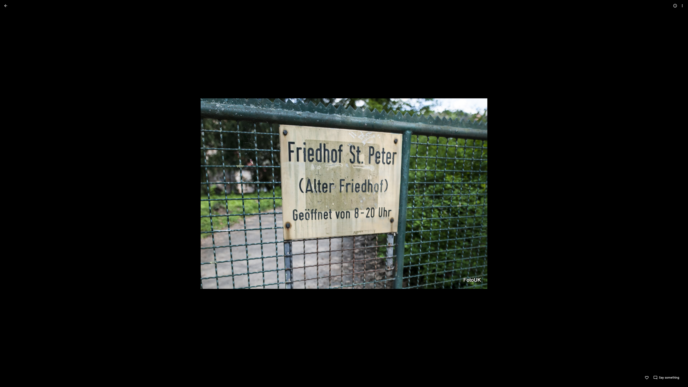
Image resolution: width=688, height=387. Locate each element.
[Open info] (675, 5)
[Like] (647, 378)
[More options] (682, 5)
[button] (10, 193)
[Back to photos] (5, 5)
